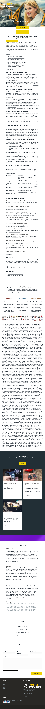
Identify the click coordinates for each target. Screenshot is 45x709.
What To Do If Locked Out (14, 232)
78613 (18, 612)
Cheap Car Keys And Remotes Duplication (32, 484)
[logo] (9, 4)
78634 (28, 603)
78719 (8, 606)
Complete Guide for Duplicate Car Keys (26, 103)
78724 (11, 612)
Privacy (4, 687)
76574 (18, 607)
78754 (8, 607)
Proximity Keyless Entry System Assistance (17, 63)
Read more (7, 492)
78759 (11, 609)
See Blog (22, 463)
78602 (35, 605)
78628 (15, 605)
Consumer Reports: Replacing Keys (16, 275)
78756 (21, 606)
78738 (32, 603)
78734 (11, 605)
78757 (32, 607)
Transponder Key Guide (32, 105)
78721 (35, 606)
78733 (21, 603)
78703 (28, 607)
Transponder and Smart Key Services (16, 60)
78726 (18, 606)
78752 (21, 607)
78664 (8, 612)
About (20, 9)
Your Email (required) (35, 651)
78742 (35, 603)
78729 (25, 612)
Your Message (6, 656)
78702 (18, 605)
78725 (8, 605)
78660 (25, 603)
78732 (32, 610)
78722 (15, 609)
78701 (28, 609)
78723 (15, 603)
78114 (11, 610)
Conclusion (10, 68)
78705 (28, 610)
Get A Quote (22, 27)
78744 (18, 603)
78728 (28, 612)
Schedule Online (22, 32)
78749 (15, 606)
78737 (11, 606)
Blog (33, 9)
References (10, 69)
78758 (28, 606)
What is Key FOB (12, 107)
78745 (35, 609)
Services (26, 9)
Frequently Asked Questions (14, 66)
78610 (32, 605)
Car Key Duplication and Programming (16, 58)
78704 (15, 607)
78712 (15, 610)
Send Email (36, 673)
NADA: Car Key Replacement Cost (15, 274)
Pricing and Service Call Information (16, 65)
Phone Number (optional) (20, 652)
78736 (8, 603)
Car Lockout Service (9, 514)
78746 (8, 609)
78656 (15, 612)
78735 (35, 607)
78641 (21, 609)
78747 (8, 610)
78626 (11, 607)
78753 (35, 610)
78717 (21, 610)
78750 (28, 605)
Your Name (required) (8, 651)
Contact (21, 11)
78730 (18, 609)
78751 (25, 606)
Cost (37, 9)
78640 (25, 607)
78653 (25, 609)
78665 (21, 612)
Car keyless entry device (10, 483)
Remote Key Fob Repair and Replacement (17, 62)
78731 (25, 610)
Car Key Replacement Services (15, 56)
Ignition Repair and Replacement (15, 59)
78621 (25, 605)
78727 (21, 605)
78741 (11, 603)
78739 (18, 610)
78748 (32, 606)
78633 (32, 609)
